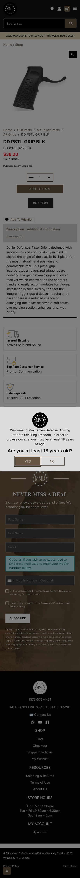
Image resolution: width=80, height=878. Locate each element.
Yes (28, 461)
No (52, 461)
